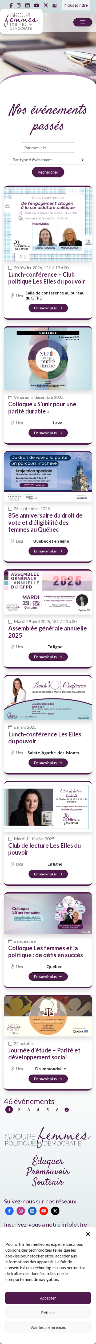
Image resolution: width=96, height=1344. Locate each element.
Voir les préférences (48, 1327)
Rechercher (48, 171)
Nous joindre (76, 4)
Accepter (48, 1298)
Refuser (48, 1312)
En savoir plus (45, 308)
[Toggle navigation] (82, 22)
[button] (88, 1233)
